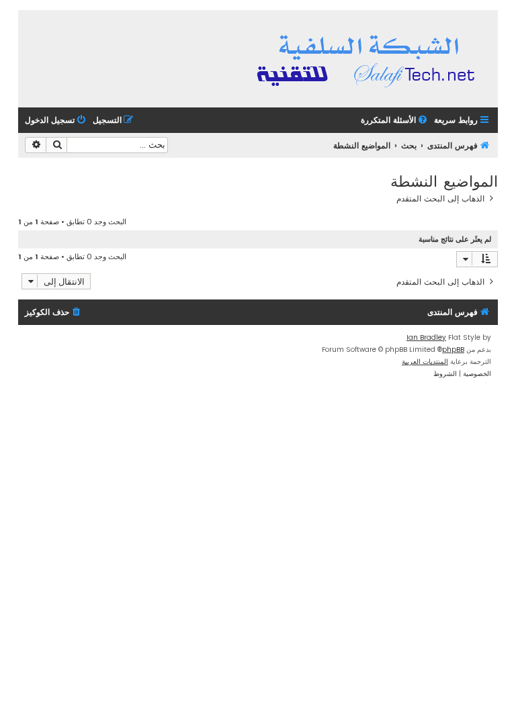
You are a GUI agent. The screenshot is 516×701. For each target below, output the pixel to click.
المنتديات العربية (425, 362)
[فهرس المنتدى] (367, 58)
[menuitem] (395, 120)
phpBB (453, 349)
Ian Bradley (426, 337)
